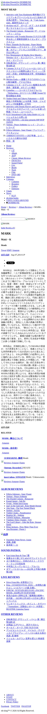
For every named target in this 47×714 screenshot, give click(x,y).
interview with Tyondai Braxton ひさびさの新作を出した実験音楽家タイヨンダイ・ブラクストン (26, 39)
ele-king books (12, 198)
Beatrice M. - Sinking (15, 515)
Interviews (10, 177)
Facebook (5, 706)
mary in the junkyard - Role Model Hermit (23, 506)
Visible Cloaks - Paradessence (18, 513)
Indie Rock (5, 228)
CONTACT (11, 699)
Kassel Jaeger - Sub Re (15, 501)
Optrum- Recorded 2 (13, 468)
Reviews (9, 148)
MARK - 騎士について (12, 438)
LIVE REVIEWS (10, 577)
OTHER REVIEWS (12, 614)
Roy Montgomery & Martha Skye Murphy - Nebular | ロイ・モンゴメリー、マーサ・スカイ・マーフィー (26, 57)
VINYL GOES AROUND (17, 200)
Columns (10, 179)
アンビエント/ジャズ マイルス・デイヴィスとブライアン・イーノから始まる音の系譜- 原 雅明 (26, 633)
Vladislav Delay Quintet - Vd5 (19, 520)
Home (8, 146)
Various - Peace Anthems (16, 496)
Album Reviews (25, 207)
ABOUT (10, 695)
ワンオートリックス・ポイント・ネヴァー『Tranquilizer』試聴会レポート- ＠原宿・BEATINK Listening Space (26, 606)
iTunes (22, 463)
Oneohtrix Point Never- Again (18, 540)
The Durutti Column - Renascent (19, 499)
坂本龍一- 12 (12, 545)
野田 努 (10, 141)
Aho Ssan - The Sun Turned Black (20, 508)
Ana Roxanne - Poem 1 (16, 529)
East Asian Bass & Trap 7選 (18, 555)
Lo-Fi (12, 228)
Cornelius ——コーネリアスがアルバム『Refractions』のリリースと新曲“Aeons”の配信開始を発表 (26, 93)
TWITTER (15, 706)
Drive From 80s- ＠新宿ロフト (19, 582)
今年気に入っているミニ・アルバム (23, 566)
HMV (9, 250)
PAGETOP (26, 706)
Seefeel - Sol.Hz (13, 510)
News (8, 193)
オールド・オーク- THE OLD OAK (22, 627)
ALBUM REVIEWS (12, 489)
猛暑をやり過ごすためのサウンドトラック (26, 558)
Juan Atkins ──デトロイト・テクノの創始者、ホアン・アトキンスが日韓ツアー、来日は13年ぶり (26, 50)
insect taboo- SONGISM (14, 477)
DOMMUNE (13, 203)
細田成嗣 (5, 255)
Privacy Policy (12, 702)
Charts (9, 191)
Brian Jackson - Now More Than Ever (22, 527)
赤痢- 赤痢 (11, 542)
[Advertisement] (23, 668)
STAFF (9, 697)
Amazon (15, 250)
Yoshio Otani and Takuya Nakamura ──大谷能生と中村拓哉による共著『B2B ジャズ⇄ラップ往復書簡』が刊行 (26, 101)
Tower (3, 250)
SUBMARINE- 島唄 (13, 458)
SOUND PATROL (11, 550)
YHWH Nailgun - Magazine (18, 517)
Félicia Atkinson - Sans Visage (18, 494)
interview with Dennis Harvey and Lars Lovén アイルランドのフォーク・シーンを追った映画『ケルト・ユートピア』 (26, 109)
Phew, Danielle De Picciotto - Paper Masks (24, 44)
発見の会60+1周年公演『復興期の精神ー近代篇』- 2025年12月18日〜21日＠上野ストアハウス (25, 598)
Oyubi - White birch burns (17, 503)
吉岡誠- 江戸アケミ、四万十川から (22, 625)
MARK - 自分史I (9, 448)
